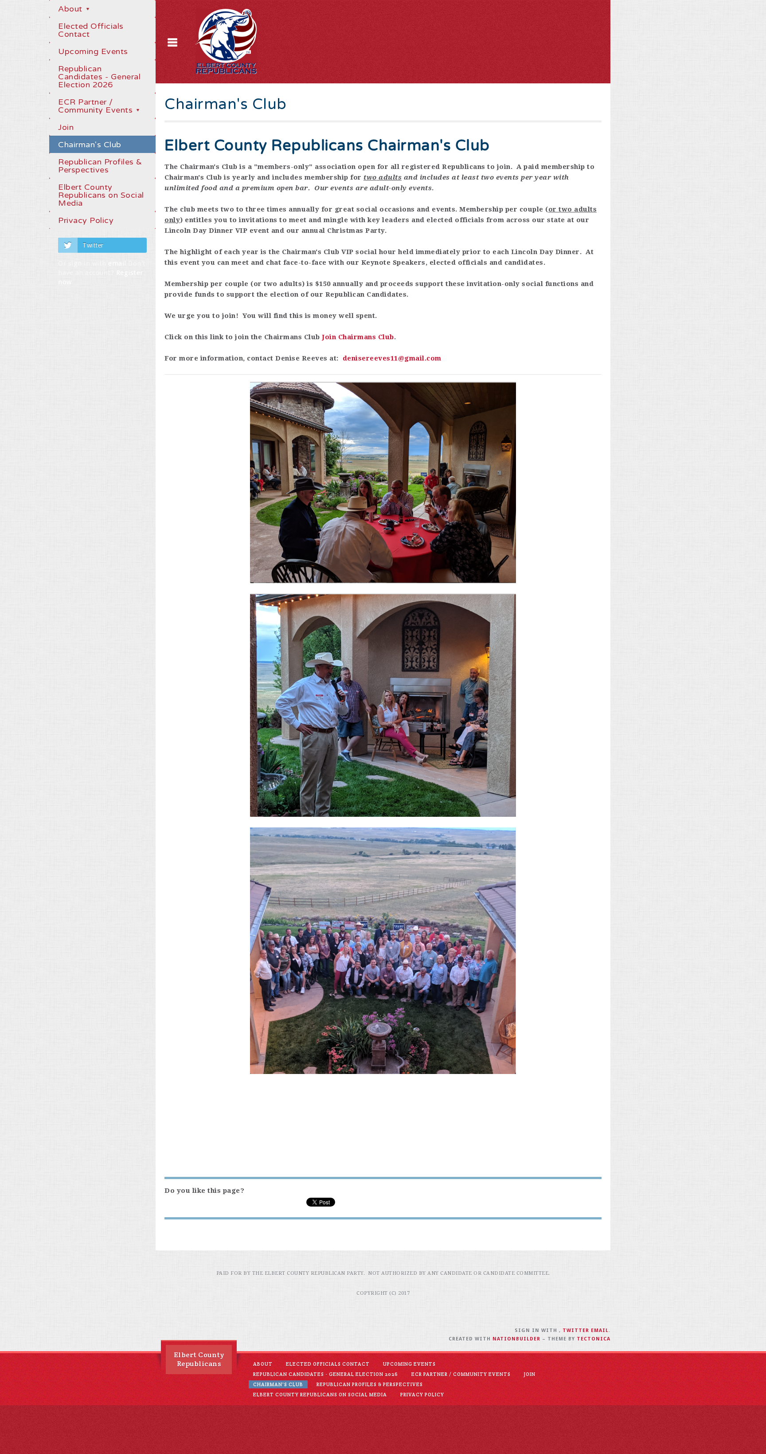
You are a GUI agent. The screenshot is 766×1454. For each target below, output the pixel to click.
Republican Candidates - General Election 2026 (99, 77)
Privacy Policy (85, 220)
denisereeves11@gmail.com (392, 358)
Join (66, 127)
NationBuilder (516, 1339)
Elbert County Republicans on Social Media (101, 195)
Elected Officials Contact (91, 30)
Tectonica (593, 1339)
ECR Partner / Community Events (96, 106)
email (117, 263)
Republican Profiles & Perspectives (100, 166)
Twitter (93, 245)
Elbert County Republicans (199, 1359)
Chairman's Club (89, 144)
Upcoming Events (93, 51)
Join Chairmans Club (357, 337)
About (71, 9)
